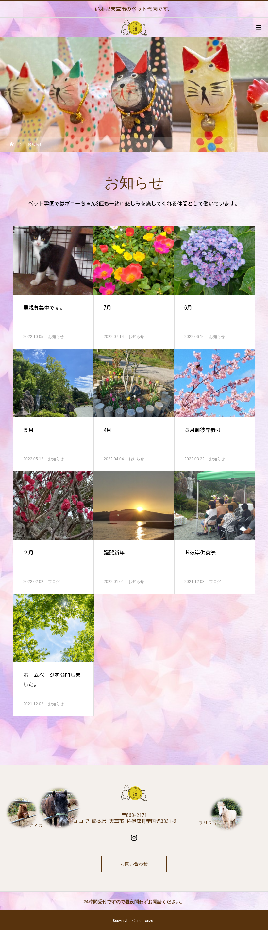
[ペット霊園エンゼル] (134, 793)
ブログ (54, 581)
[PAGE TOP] (134, 757)
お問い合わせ (134, 863)
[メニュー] (258, 27)
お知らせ (56, 336)
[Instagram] (134, 837)
